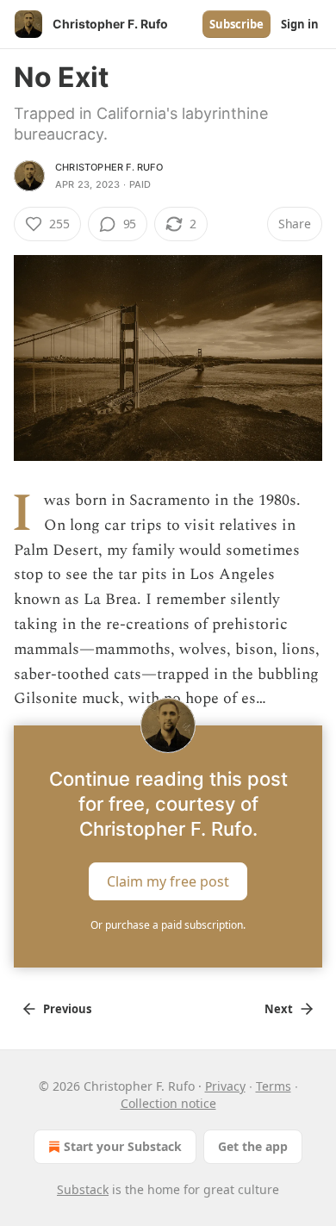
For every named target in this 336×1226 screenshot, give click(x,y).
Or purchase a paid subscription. (168, 925)
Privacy (225, 1086)
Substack (83, 1189)
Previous (67, 1009)
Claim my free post (168, 881)
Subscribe (236, 24)
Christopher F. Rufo (109, 167)
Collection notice (168, 1103)
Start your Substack (123, 1146)
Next (278, 1009)
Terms (273, 1086)
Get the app (253, 1146)
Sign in (300, 24)
